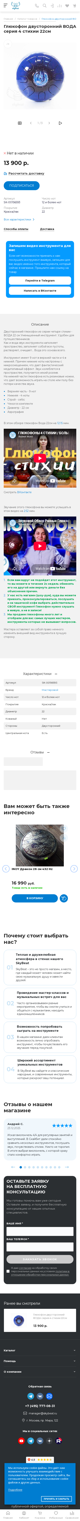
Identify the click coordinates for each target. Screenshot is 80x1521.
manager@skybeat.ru (43, 1413)
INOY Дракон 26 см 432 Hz (32, 869)
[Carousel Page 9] (55, 1167)
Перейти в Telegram (40, 280)
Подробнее (15, 1489)
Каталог (9, 1350)
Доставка (47, 229)
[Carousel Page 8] (50, 1167)
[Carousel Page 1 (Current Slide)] (21, 1167)
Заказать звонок (40, 1259)
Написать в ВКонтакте (40, 290)
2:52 (26, 511)
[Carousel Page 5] (38, 1167)
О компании (12, 1371)
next (67, 1167)
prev (13, 1167)
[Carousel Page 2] (25, 1167)
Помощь (10, 1361)
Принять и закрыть (56, 1498)
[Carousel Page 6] (42, 1167)
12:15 (60, 423)
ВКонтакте (24, 492)
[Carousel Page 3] (29, 1167)
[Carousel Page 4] (33, 1167)
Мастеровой (50, 689)
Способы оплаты (16, 229)
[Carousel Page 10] (59, 1167)
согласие (25, 1267)
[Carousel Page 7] (46, 1167)
